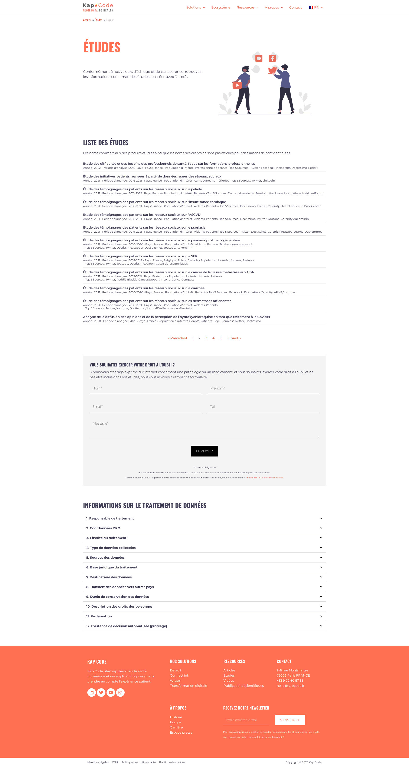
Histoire (176, 717)
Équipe (175, 722)
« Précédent (177, 338)
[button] (204, 518)
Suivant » (233, 338)
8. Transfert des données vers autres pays (120, 587)
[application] (203, 7)
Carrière (176, 727)
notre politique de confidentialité (265, 477)
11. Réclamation (99, 616)
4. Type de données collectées (111, 548)
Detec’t (175, 670)
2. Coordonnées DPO (103, 528)
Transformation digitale (188, 686)
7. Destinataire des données (109, 577)
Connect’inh (179, 675)
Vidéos (228, 680)
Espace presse (181, 732)
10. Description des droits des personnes (119, 606)
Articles (229, 670)
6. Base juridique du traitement (112, 567)
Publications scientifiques (243, 686)
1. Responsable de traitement (110, 518)
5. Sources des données (105, 557)
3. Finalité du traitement (106, 538)
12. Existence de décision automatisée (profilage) (126, 626)
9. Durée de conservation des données (117, 597)
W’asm (175, 680)
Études (229, 675)
